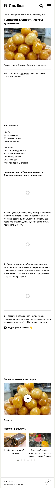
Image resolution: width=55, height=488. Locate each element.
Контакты (8, 481)
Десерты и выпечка (36, 65)
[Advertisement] (27, 101)
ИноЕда (16, 5)
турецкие (24, 73)
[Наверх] (48, 482)
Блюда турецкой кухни (14, 65)
